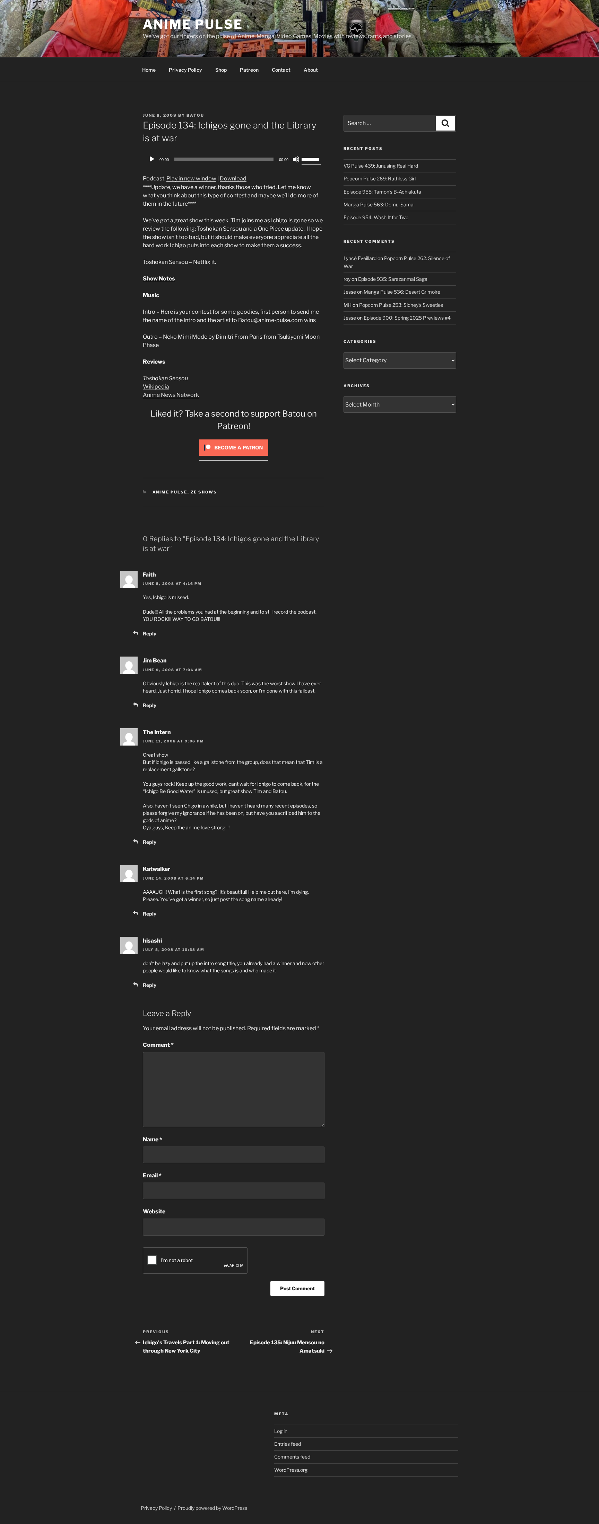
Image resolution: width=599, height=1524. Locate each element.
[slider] (311, 158)
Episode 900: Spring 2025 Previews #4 (407, 318)
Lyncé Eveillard (360, 258)
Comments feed (292, 1457)
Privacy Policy (185, 70)
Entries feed (287, 1444)
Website (154, 1211)
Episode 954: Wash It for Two (376, 217)
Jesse (350, 292)
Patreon (249, 70)
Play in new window (191, 178)
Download (233, 178)
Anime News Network (171, 395)
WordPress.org (290, 1470)
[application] (233, 159)
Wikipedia (156, 386)
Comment (158, 1045)
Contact (281, 70)
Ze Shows (204, 492)
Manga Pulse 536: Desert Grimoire (402, 292)
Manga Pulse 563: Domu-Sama (379, 204)
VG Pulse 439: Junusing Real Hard (381, 166)
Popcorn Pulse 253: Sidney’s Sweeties (401, 305)
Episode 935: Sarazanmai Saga (392, 279)
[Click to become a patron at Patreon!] (233, 457)
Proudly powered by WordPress (212, 1508)
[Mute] (296, 159)
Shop (221, 70)
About (311, 70)
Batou (195, 115)
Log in (280, 1431)
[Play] (151, 159)
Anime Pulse (193, 24)
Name (152, 1139)
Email (152, 1175)
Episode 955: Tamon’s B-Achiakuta (382, 192)
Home (149, 70)
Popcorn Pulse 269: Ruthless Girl (380, 178)
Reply (149, 633)
